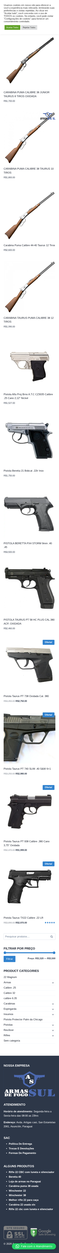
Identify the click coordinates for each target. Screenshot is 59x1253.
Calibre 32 (9, 993)
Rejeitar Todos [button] (29, 27)
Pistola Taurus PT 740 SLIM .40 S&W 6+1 (27, 768)
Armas (7, 982)
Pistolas (8, 1024)
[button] (34, 1246)
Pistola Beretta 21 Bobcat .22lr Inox (24, 470)
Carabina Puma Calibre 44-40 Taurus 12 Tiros (29, 245)
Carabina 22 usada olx (22, 1204)
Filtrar (9, 959)
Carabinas (9, 1003)
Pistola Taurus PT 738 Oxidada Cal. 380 (26, 696)
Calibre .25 (10, 987)
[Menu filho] (52, 982)
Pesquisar (52, 936)
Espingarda (10, 1008)
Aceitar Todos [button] (12, 27)
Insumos (8, 1014)
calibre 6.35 (10, 998)
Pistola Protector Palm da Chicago (23, 1019)
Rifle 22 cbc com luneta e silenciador (31, 1209)
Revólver (9, 1030)
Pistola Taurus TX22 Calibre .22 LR (23, 917)
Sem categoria (12, 1040)
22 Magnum (10, 977)
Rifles (7, 1035)
